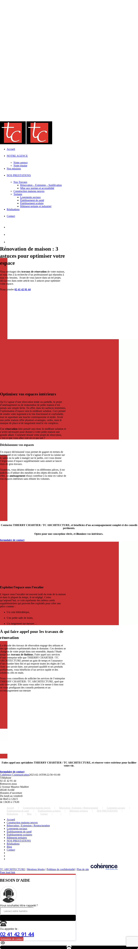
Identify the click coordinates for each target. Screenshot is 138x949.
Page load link (7, 872)
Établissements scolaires (49, 811)
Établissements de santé (18, 811)
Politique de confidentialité (61, 869)
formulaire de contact (12, 939)
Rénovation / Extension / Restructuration (78, 808)
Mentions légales (36, 869)
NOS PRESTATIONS (107, 811)
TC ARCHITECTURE (12, 869)
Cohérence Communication (14, 774)
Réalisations (12, 814)
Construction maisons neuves (36, 808)
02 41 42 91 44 (22, 289)
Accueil (10, 808)
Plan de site (83, 869)
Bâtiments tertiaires (79, 811)
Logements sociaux (116, 808)
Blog (29, 814)
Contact (44, 814)
